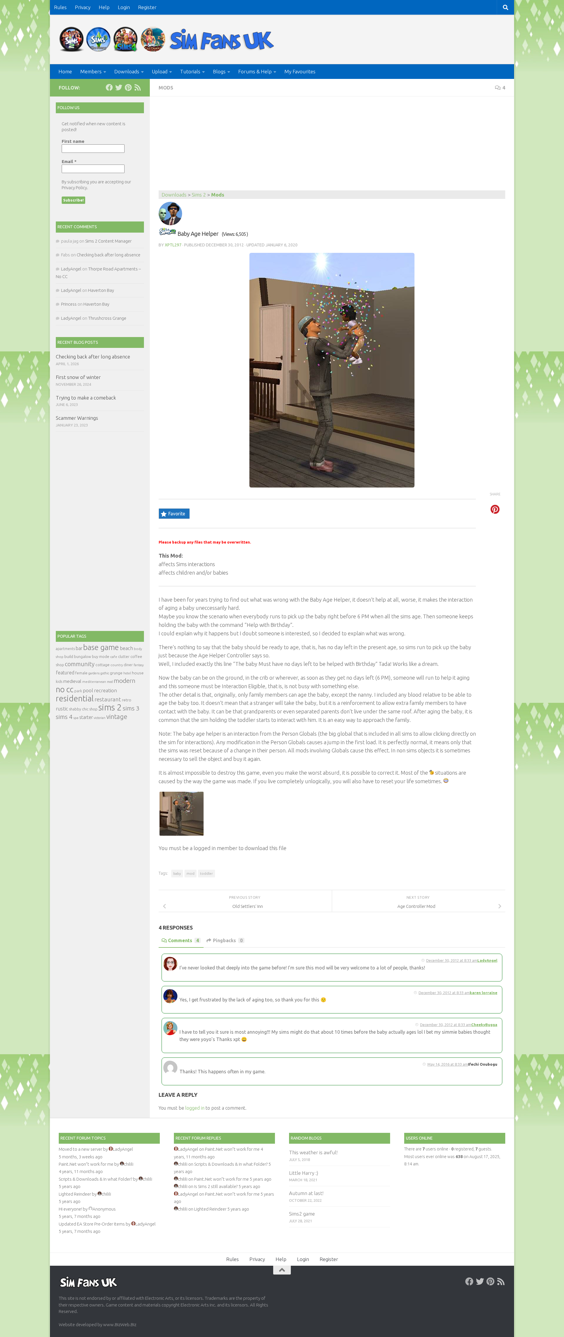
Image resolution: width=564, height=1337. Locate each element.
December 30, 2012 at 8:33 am (451, 960)
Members (91, 71)
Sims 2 (199, 194)
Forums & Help (255, 71)
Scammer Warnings (77, 418)
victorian (99, 718)
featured (65, 672)
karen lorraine (483, 993)
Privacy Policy (74, 187)
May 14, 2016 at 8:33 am (447, 1064)
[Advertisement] (332, 146)
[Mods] (167, 233)
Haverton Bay (101, 290)
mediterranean (94, 681)
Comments (183, 940)
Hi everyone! (70, 1208)
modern (124, 680)
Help (104, 7)
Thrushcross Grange (107, 318)
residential (75, 698)
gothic (104, 673)
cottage (102, 664)
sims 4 (64, 716)
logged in (194, 1108)
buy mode (100, 656)
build (68, 656)
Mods (166, 87)
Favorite (176, 513)
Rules (60, 7)
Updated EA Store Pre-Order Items (92, 1223)
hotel (127, 673)
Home (65, 71)
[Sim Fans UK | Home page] (168, 39)
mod (190, 873)
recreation (105, 690)
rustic (62, 708)
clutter (124, 656)
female (81, 673)
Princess (69, 304)
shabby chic (78, 709)
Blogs (219, 71)
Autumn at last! (306, 1193)
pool (88, 690)
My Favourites (299, 71)
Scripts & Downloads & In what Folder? (95, 1179)
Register (147, 7)
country (116, 665)
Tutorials (190, 71)
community (80, 664)
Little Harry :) (303, 1173)
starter (86, 717)
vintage (116, 716)
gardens (94, 673)
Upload (159, 71)
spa (75, 718)
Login (124, 7)
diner (128, 665)
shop (93, 709)
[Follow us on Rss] (137, 87)
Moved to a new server (80, 1149)
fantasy (139, 665)
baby (177, 873)
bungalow (82, 656)
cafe (113, 657)
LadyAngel (487, 960)
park (78, 691)
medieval (72, 681)
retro (126, 700)
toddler (206, 873)
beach (126, 648)
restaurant (108, 699)
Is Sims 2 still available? (216, 1186)
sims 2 (110, 707)
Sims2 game (302, 1213)
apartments (65, 649)
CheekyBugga (484, 1025)
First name (73, 141)
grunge (116, 673)
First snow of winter (78, 377)
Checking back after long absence (108, 254)
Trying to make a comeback (86, 397)
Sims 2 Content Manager (108, 240)
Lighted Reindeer (75, 1194)
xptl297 (173, 245)
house (138, 673)
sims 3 (131, 708)
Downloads (126, 71)
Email (69, 161)
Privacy (82, 7)
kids (59, 681)
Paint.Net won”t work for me (86, 1164)
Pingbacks (228, 940)
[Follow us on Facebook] (109, 87)
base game (101, 647)
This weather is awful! (313, 1152)
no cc (64, 689)
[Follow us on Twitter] (118, 87)
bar (79, 648)
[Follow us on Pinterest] (128, 87)
